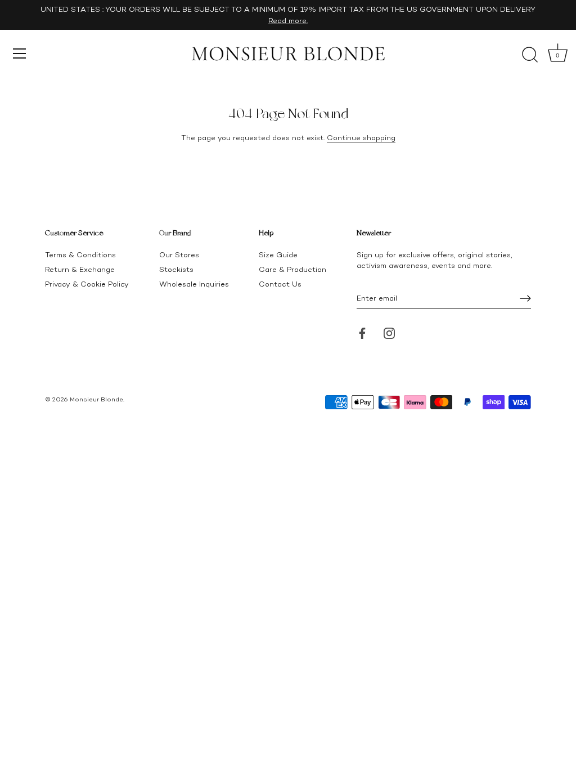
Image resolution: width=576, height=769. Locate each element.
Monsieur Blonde (96, 399)
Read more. (288, 20)
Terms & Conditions (80, 255)
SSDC (83, 408)
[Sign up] (525, 298)
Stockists (176, 269)
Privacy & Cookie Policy (87, 284)
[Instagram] (389, 332)
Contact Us (280, 284)
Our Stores (179, 255)
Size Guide (278, 255)
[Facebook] (362, 332)
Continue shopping (361, 137)
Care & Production (292, 269)
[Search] (530, 55)
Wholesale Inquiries (194, 284)
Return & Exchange (80, 269)
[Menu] (19, 53)
